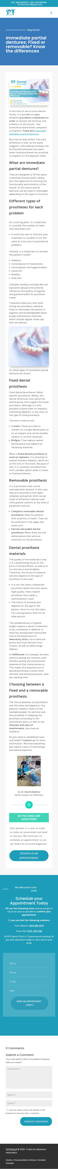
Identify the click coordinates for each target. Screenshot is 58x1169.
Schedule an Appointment (29, 855)
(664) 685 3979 (36, 925)
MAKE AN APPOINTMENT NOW (29, 1003)
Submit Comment (36, 1121)
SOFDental (11, 1149)
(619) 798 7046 (34, 931)
